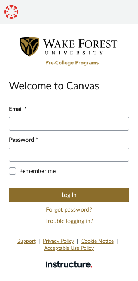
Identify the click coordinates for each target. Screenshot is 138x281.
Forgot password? (69, 210)
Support (26, 241)
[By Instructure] (69, 264)
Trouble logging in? (69, 221)
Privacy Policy (58, 241)
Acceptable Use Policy (69, 248)
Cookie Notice (97, 241)
